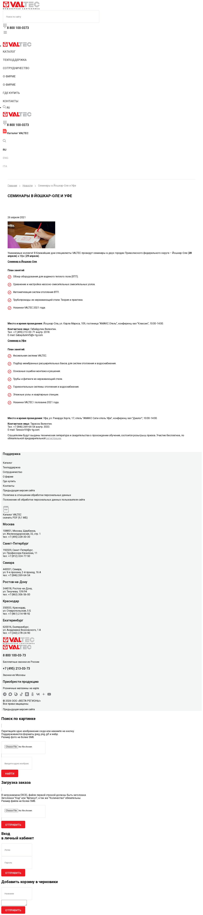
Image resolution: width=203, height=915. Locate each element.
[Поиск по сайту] (4, 107)
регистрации (53, 438)
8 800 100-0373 (18, 28)
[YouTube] (49, 695)
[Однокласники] (32, 695)
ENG (5, 157)
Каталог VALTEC (17, 133)
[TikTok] (21, 695)
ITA (5, 166)
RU (8, 107)
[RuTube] (27, 695)
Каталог (9, 51)
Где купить (11, 93)
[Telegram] (5, 695)
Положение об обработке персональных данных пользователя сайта (44, 499)
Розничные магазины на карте (21, 688)
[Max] (10, 695)
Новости (28, 185)
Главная (12, 185)
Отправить (13, 824)
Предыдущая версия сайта (19, 490)
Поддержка (11, 454)
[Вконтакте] (38, 695)
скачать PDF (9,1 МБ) (15, 517)
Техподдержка (15, 59)
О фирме (9, 76)
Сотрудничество (16, 68)
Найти (9, 773)
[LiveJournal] (16, 695)
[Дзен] (44, 695)
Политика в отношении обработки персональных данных (37, 495)
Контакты (10, 101)
